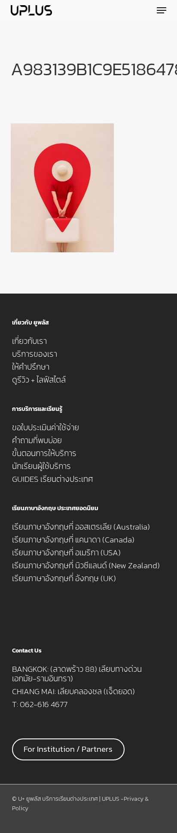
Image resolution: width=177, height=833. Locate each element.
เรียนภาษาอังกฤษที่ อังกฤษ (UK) (64, 578)
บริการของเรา (34, 354)
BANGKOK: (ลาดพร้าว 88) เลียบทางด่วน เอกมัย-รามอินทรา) (77, 674)
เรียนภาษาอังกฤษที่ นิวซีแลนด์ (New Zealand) (86, 565)
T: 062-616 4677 (39, 704)
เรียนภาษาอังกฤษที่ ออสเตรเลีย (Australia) (81, 527)
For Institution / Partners (68, 749)
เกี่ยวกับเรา (29, 341)
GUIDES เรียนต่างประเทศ (52, 479)
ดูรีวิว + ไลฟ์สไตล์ (39, 380)
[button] (161, 10)
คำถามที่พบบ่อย (37, 440)
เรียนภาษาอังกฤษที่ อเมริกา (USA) (66, 552)
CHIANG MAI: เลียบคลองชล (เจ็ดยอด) (73, 691)
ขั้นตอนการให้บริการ (44, 453)
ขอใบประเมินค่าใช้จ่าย (45, 427)
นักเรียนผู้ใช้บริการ (41, 466)
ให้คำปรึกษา (30, 367)
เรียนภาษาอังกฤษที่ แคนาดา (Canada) (73, 540)
